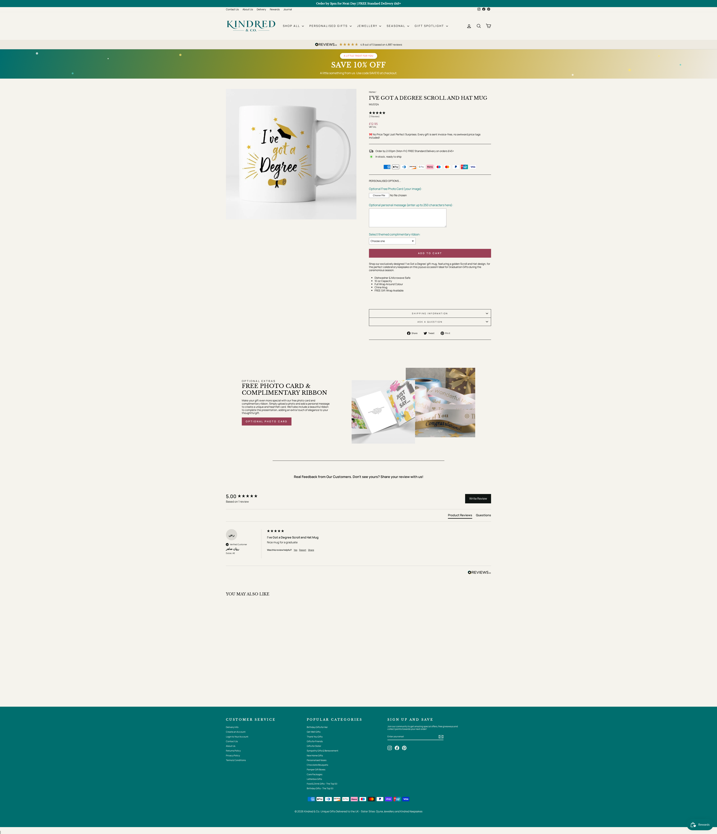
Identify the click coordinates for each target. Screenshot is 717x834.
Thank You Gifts (314, 736)
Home (372, 92)
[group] (245, 496)
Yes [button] (295, 550)
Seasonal (396, 26)
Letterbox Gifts (314, 779)
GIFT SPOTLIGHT (430, 26)
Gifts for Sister (314, 746)
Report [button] (302, 550)
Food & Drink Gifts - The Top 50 (322, 783)
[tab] (460, 516)
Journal (287, 9)
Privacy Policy (233, 755)
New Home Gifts (315, 755)
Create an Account (236, 731)
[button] (430, 115)
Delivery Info (232, 727)
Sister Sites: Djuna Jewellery (378, 811)
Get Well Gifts (313, 731)
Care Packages (314, 774)
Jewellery (367, 26)
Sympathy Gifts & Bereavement (322, 750)
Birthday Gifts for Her (317, 727)
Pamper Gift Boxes (316, 769)
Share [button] (311, 550)
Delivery (261, 9)
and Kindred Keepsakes (408, 811)
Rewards (275, 9)
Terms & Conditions (236, 760)
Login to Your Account (237, 736)
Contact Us (232, 9)
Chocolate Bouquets (317, 764)
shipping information (430, 313)
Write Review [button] (478, 498)
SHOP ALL (292, 26)
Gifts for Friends (315, 741)
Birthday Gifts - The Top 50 (320, 788)
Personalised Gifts (329, 26)
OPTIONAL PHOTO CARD (267, 421)
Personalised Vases (316, 760)
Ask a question (430, 321)
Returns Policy (233, 750)
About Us (248, 9)
